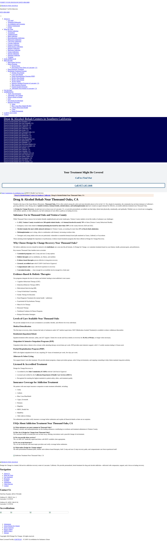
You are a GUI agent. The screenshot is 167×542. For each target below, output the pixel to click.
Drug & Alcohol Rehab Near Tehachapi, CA (17, 128)
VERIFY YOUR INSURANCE (10, 2)
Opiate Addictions (13, 52)
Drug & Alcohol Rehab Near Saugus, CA (16, 147)
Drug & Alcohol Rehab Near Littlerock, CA (17, 126)
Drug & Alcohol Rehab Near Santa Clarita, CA (18, 156)
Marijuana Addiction (14, 50)
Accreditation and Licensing (16, 24)
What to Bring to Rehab (15, 97)
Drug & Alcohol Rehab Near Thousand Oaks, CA (19, 132)
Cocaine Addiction (13, 43)
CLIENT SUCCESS (10, 113)
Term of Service (9, 528)
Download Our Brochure (15, 100)
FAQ (9, 99)
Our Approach (8, 477)
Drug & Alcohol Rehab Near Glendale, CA (17, 151)
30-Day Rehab (16, 81)
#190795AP (18, 539)
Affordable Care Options (15, 95)
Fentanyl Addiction (13, 45)
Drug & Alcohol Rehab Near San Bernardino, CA (19, 139)
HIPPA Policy (8, 531)
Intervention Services (14, 62)
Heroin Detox (16, 66)
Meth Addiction (12, 36)
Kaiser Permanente (17, 111)
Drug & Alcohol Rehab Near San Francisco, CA (19, 154)
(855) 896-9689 (24, 2)
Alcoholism (11, 33)
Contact (6, 114)
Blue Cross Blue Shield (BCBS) (21, 106)
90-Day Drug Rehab (18, 80)
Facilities (6, 480)
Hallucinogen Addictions (15, 46)
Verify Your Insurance (14, 94)
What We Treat (8, 29)
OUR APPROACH (10, 59)
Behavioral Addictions (14, 40)
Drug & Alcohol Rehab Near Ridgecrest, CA (17, 135)
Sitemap (6, 533)
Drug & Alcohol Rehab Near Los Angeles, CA (18, 161)
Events (10, 27)
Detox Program (12, 64)
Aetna (13, 104)
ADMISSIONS (8, 92)
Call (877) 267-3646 (83, 185)
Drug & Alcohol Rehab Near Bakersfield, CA (18, 140)
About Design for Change (12, 526)
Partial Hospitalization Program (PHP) (23, 76)
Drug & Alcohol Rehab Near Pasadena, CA (17, 121)
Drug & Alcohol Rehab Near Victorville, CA (17, 125)
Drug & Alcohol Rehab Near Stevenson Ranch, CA (20, 144)
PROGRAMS (8, 60)
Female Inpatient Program (19, 87)
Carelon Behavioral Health (20, 107)
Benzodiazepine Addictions (16, 38)
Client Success (8, 484)
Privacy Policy (8, 529)
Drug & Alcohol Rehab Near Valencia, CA (17, 149)
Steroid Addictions (13, 53)
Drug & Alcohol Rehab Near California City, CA (19, 153)
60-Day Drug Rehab (18, 78)
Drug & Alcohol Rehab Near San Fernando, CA (18, 123)
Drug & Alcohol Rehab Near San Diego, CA (17, 160)
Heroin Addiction (13, 31)
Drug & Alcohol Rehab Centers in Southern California (37, 119)
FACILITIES (8, 90)
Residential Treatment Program (17, 71)
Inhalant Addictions (14, 48)
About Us (7, 19)
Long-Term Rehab (17, 74)
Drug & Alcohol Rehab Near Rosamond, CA (18, 137)
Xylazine (10, 57)
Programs (7, 479)
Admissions (7, 482)
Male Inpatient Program (19, 85)
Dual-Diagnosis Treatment (16, 69)
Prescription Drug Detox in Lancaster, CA (24, 67)
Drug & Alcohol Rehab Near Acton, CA (16, 130)
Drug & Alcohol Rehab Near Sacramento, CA (18, 158)
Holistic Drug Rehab (18, 73)
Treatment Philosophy (14, 22)
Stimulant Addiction (14, 55)
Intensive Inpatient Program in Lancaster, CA (25, 83)
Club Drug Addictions (14, 41)
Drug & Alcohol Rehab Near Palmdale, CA (17, 142)
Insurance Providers (14, 102)
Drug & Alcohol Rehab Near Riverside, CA (17, 133)
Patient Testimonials (14, 26)
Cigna (13, 109)
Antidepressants (12, 34)
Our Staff (10, 20)
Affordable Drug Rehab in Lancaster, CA (24, 88)
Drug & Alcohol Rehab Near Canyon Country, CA (19, 146)
